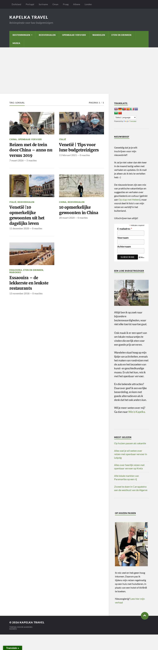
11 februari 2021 (68, 155)
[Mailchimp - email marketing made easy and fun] (141, 259)
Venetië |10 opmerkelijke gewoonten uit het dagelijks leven (26, 215)
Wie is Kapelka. (137, 411)
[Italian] (132, 109)
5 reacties (32, 160)
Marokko (15, 272)
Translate (132, 121)
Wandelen (98, 35)
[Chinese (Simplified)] (120, 113)
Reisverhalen (47, 35)
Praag (66, 4)
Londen (88, 4)
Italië (62, 139)
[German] (120, 109)
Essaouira (15, 270)
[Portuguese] (124, 109)
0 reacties (85, 155)
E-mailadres (124, 228)
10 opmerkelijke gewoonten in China (78, 210)
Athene (76, 4)
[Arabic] (116, 113)
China (13, 139)
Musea (16, 43)
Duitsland (16, 4)
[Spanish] (128, 109)
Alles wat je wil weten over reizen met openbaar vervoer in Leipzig (130, 454)
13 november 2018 (19, 293)
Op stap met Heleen (129, 199)
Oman (55, 4)
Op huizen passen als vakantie (130, 443)
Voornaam (123, 237)
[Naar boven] (145, 616)
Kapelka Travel (28, 17)
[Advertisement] (79, 70)
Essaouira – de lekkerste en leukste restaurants (28, 283)
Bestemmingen (21, 35)
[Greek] (136, 109)
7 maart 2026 (16, 160)
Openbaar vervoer (74, 35)
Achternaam (124, 246)
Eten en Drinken (121, 35)
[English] (116, 109)
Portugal (30, 4)
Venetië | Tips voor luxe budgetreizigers (79, 147)
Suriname (43, 4)
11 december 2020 (19, 228)
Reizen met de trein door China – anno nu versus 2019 (30, 150)
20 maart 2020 (67, 217)
